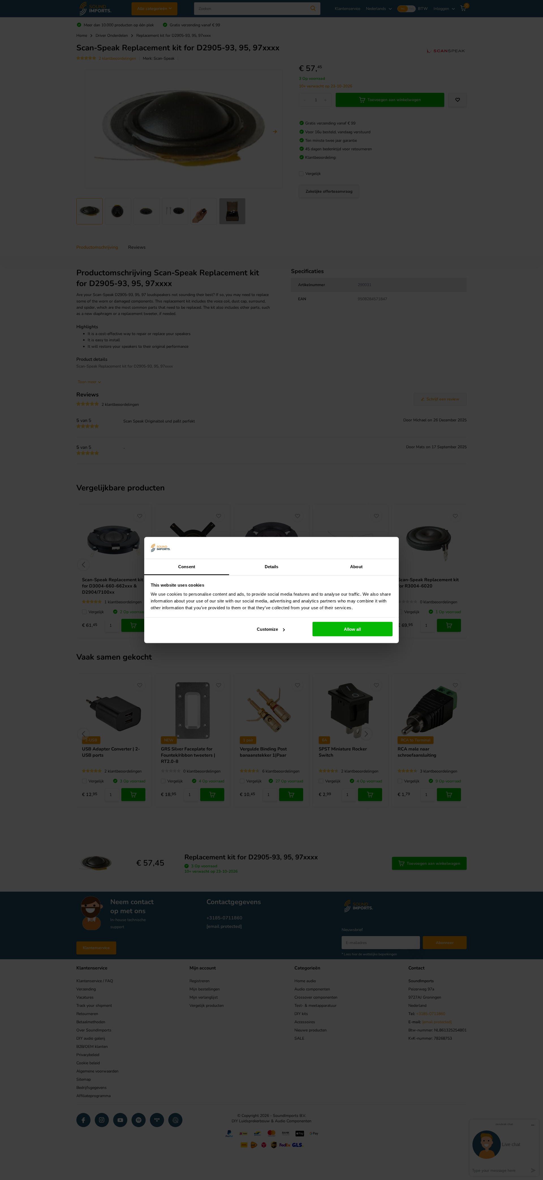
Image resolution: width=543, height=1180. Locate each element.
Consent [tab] (186, 566)
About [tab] (356, 566)
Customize (267, 629)
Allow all (352, 629)
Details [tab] (272, 566)
